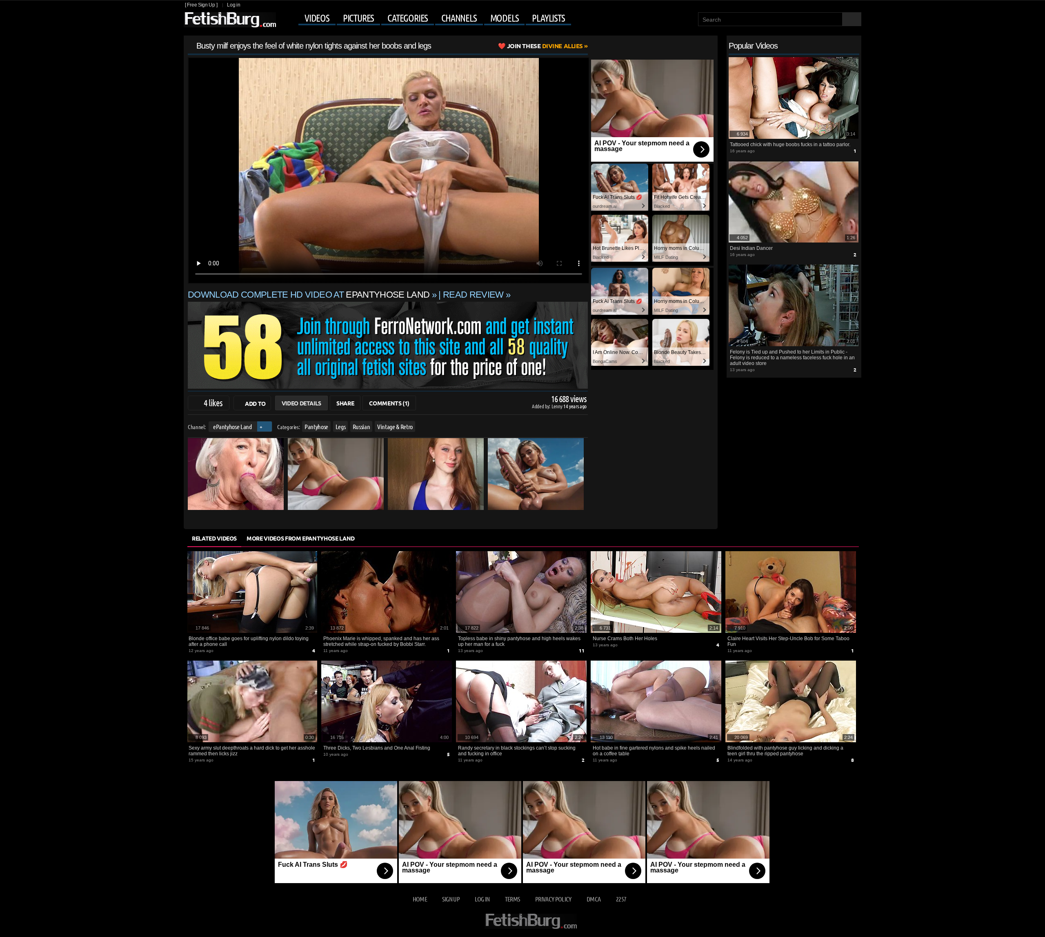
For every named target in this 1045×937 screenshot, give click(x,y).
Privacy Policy (553, 899)
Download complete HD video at (308, 294)
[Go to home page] (230, 19)
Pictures (358, 18)
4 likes (213, 402)
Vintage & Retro (395, 426)
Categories (407, 18)
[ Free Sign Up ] (201, 5)
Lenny (557, 406)
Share (345, 403)
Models (504, 18)
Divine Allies (545, 46)
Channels (458, 18)
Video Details (301, 403)
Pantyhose (316, 426)
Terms (512, 899)
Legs (341, 426)
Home (420, 899)
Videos (317, 18)
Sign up (450, 899)
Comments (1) (389, 403)
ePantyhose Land (232, 426)
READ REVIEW (473, 294)
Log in (233, 5)
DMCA (593, 899)
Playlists (548, 18)
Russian (361, 426)
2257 (621, 899)
